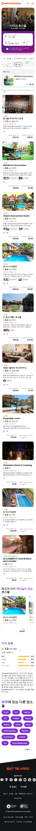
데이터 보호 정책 (8, 817)
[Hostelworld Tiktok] (34, 779)
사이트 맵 (19, 822)
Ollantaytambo (10, 731)
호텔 (16, 793)
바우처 (31, 817)
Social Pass (18, 798)
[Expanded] (4, 58)
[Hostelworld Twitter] (15, 779)
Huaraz (7, 725)
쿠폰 (25, 817)
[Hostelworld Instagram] (20, 779)
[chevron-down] (19, 650)
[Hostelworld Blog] (1, 779)
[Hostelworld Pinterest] (29, 779)
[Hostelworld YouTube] (24, 779)
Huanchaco (8, 737)
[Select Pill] (28, 3)
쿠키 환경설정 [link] (27, 822)
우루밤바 (16, 718)
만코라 (18, 725)
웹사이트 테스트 (10, 822)
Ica (5, 743)
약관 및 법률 (19, 817)
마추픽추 (22, 737)
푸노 (5, 718)
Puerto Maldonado (19, 743)
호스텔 (5, 116)
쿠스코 (6, 712)
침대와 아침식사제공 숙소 (11, 556)
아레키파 (27, 712)
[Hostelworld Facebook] (11, 779)
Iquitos (28, 718)
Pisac (28, 725)
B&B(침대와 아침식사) (26, 793)
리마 (16, 712)
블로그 (5, 793)
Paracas (25, 731)
